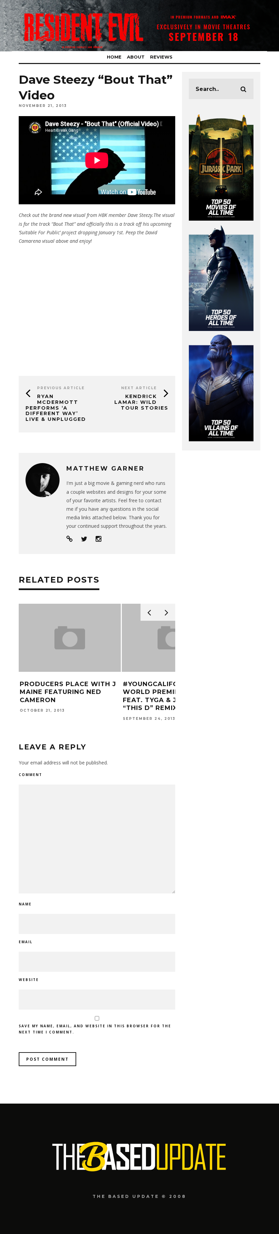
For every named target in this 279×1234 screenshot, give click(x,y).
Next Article (139, 388)
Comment (30, 774)
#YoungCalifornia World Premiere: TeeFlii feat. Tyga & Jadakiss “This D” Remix (170, 696)
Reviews (161, 57)
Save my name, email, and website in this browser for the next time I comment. (95, 1029)
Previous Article (61, 388)
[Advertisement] (97, 307)
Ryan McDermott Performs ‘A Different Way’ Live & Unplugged (56, 407)
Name (25, 904)
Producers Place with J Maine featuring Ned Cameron (68, 692)
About (136, 57)
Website (29, 979)
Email (26, 941)
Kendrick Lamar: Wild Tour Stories (141, 402)
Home (114, 57)
